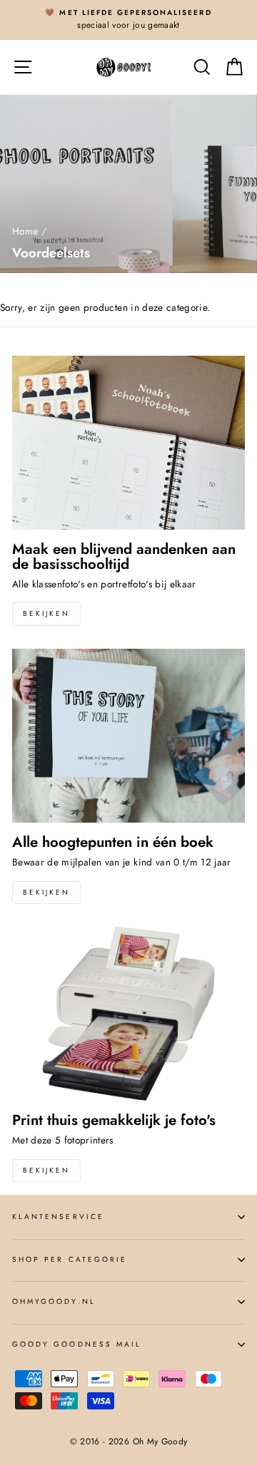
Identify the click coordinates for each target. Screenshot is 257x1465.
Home (25, 231)
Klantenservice (58, 1216)
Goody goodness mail (76, 1344)
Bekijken (46, 613)
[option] (128, 20)
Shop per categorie (69, 1259)
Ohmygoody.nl (54, 1301)
